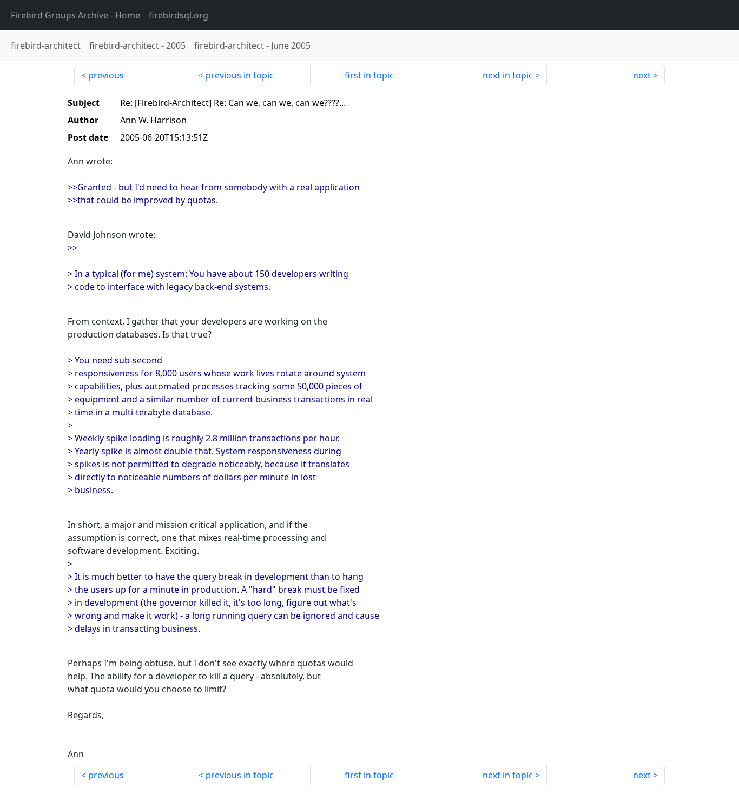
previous (106, 75)
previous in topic (240, 75)
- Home (75, 15)
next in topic (508, 75)
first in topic (369, 75)
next (642, 75)
